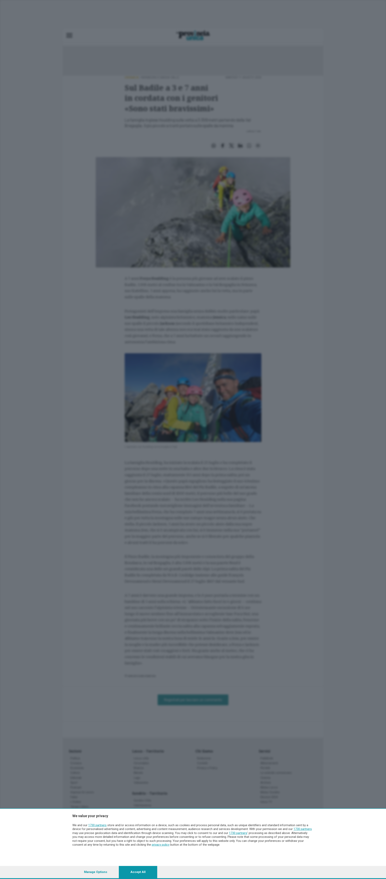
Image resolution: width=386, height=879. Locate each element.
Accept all (138, 872)
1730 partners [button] (97, 825)
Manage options (95, 872)
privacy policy (160, 844)
